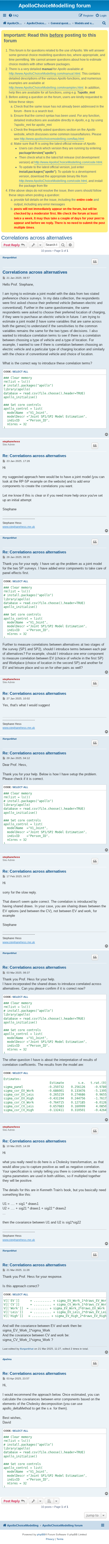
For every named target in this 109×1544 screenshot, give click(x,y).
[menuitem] (13, 15)
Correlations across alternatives (36, 238)
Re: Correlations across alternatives (34, 456)
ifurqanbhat (9, 257)
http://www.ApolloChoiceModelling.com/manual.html (44, 73)
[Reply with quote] (95, 262)
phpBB (41, 1534)
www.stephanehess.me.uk (19, 526)
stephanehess (11, 441)
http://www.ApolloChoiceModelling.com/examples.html (46, 87)
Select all (20, 371)
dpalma (7, 1359)
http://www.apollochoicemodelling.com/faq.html (52, 139)
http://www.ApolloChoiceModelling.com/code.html (68, 162)
